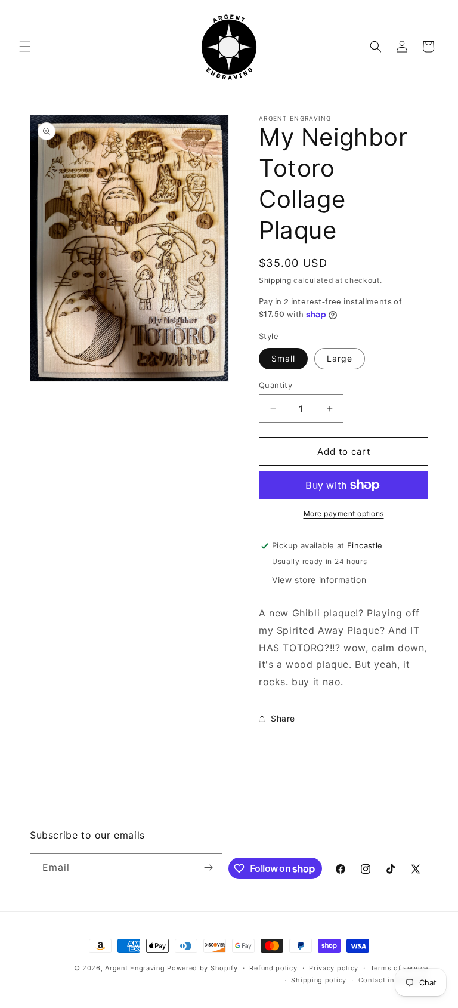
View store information (319, 580)
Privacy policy (333, 968)
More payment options (344, 513)
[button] (25, 46)
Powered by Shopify (202, 968)
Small (283, 358)
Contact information (393, 980)
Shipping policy (318, 980)
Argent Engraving (135, 968)
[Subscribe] (209, 867)
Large (339, 358)
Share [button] (283, 718)
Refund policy (273, 968)
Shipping (275, 280)
